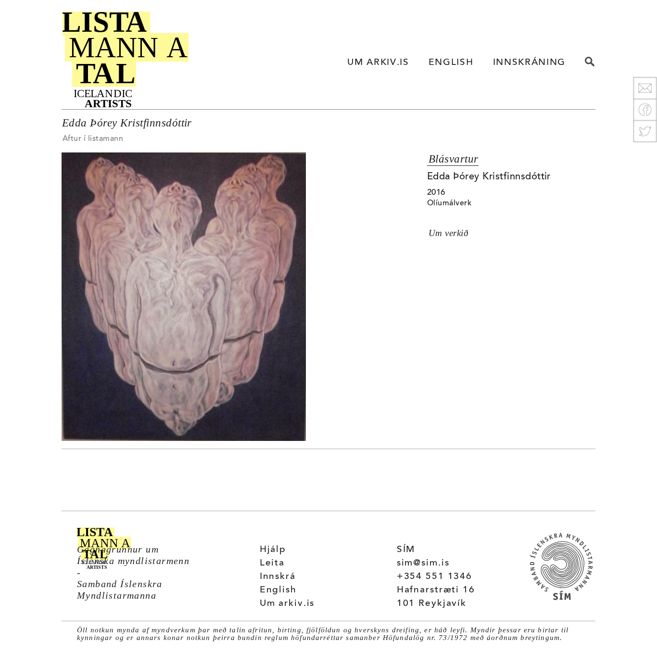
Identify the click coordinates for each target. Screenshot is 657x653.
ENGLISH (451, 62)
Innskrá (278, 576)
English (278, 590)
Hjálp (273, 549)
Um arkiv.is (287, 603)
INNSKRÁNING (529, 62)
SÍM (406, 549)
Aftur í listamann (93, 139)
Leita (272, 563)
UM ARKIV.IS (378, 62)
